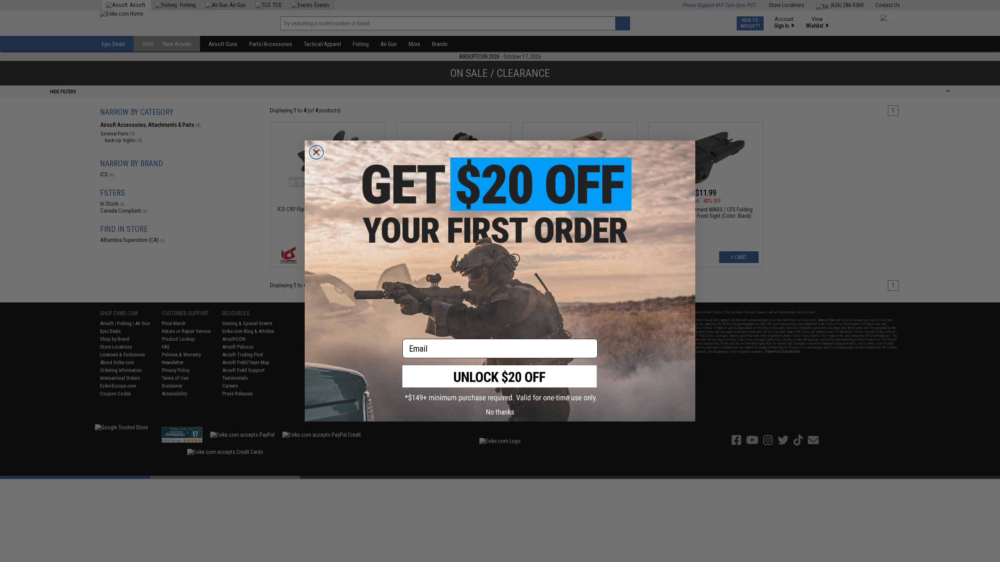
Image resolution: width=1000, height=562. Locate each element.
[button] (500, 383)
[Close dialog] (316, 152)
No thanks (500, 412)
